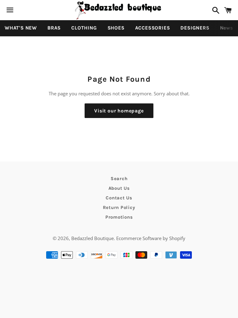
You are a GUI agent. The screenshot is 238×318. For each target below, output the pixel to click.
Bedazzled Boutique (92, 238)
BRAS (54, 28)
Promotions (119, 217)
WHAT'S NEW (21, 28)
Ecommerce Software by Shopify (150, 238)
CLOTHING (84, 28)
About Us (119, 188)
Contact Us (119, 198)
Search (119, 178)
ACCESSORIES (152, 28)
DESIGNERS (194, 28)
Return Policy (119, 207)
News (226, 28)
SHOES (116, 28)
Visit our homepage (118, 111)
